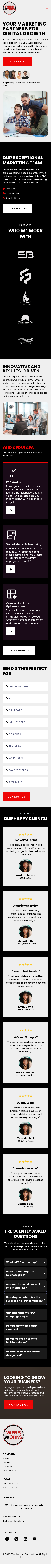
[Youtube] (34, 1538)
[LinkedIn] (25, 1538)
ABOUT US (8, 1462)
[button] (47, 8)
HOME (6, 1458)
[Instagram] (16, 1538)
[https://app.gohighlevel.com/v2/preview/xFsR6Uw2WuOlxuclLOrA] (26, 1435)
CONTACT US (10, 1470)
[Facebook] (7, 1538)
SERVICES (8, 1466)
